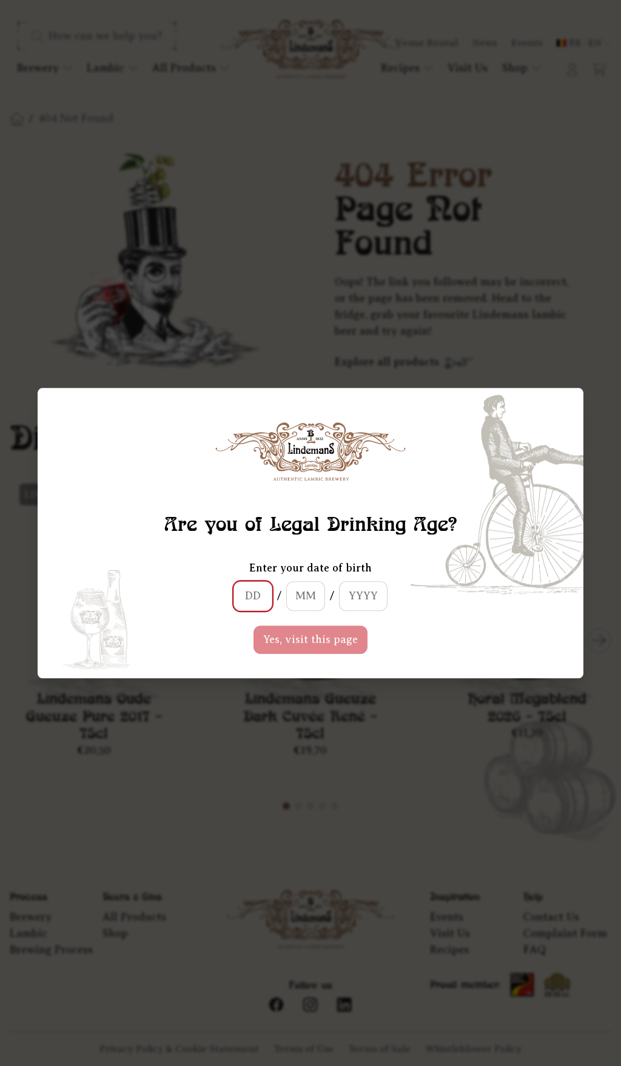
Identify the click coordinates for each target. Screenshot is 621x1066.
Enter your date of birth (310, 568)
